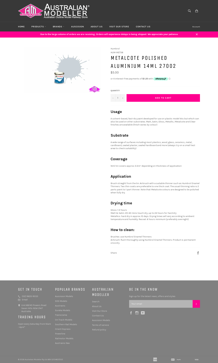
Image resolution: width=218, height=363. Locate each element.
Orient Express (63, 329)
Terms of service (100, 325)
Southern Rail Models (66, 324)
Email (25, 299)
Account (196, 26)
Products (37, 26)
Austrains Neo (62, 343)
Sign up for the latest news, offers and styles (152, 296)
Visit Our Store (119, 26)
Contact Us (143, 26)
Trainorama (61, 315)
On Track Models (63, 319)
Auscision (77, 26)
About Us (96, 26)
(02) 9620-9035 (30, 296)
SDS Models (61, 301)
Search (95, 301)
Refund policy (99, 329)
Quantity (115, 90)
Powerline (60, 333)
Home (21, 26)
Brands (58, 26)
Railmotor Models (64, 338)
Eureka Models (62, 310)
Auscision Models (64, 296)
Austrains (60, 305)
